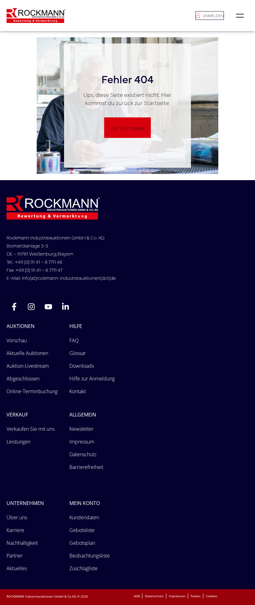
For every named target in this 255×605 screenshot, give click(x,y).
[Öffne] (240, 15)
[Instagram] (31, 306)
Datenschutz (154, 596)
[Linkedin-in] (65, 306)
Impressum (177, 596)
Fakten (196, 596)
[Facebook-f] (14, 306)
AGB (137, 596)
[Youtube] (48, 306)
